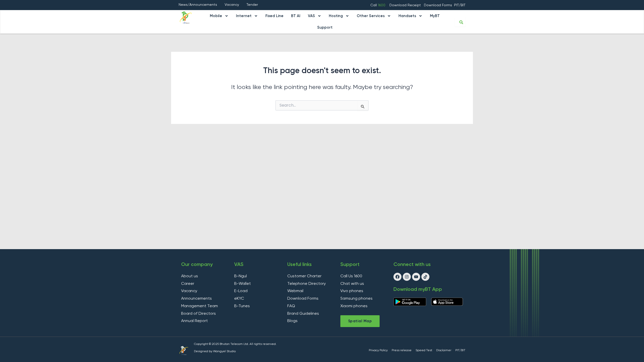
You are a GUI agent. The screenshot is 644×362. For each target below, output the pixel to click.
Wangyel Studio (224, 351)
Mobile (216, 16)
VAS (311, 16)
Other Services (371, 16)
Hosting (336, 16)
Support (325, 27)
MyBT (435, 16)
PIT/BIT (459, 5)
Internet (244, 16)
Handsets (407, 16)
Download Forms (438, 5)
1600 (381, 5)
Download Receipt (405, 5)
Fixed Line (274, 16)
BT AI (295, 16)
